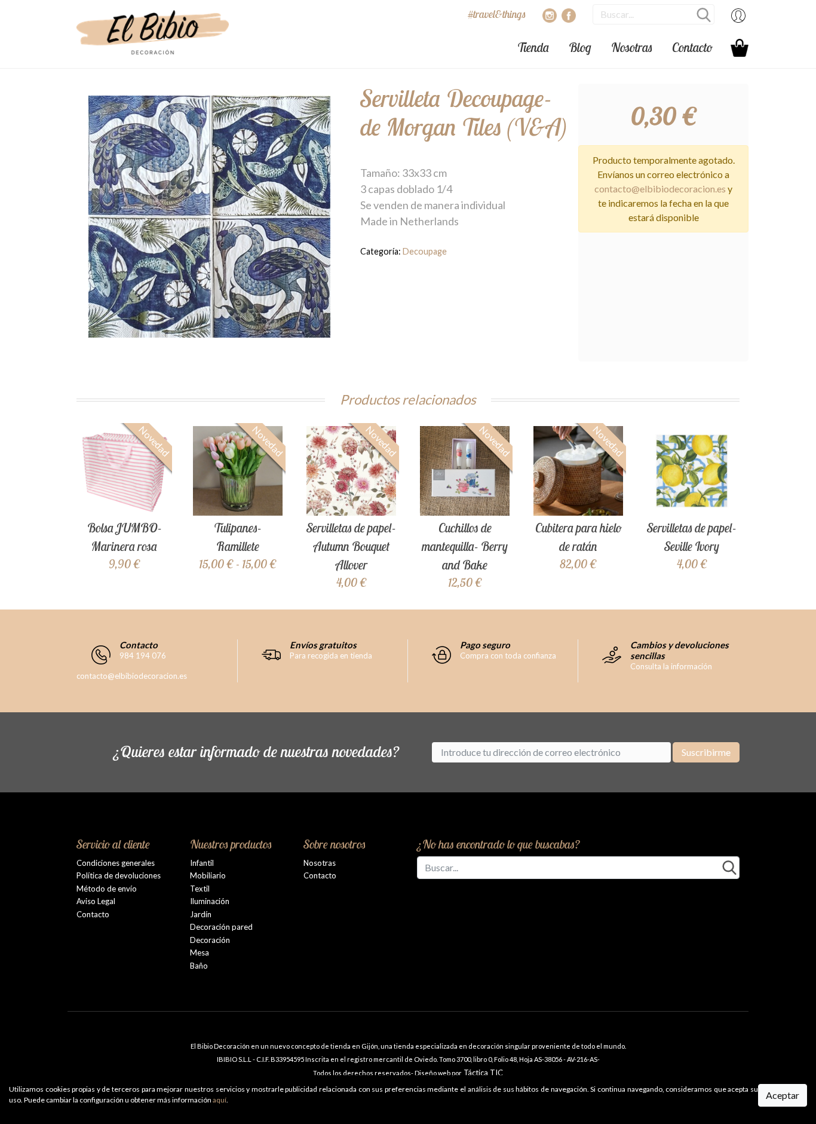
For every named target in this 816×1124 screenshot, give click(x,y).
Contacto (692, 47)
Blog (580, 47)
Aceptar (782, 1095)
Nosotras (631, 47)
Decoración (210, 940)
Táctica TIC (482, 1072)
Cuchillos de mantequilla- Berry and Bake (465, 546)
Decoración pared (221, 927)
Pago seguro (485, 644)
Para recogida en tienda (331, 655)
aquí (219, 1099)
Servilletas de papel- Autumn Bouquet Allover (351, 546)
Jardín (200, 914)
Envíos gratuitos (323, 644)
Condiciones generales (115, 863)
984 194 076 (142, 655)
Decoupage (425, 251)
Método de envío (106, 888)
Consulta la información (671, 666)
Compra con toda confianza (508, 655)
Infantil (202, 863)
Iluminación (209, 901)
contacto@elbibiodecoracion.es (660, 188)
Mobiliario (208, 875)
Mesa (199, 952)
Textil (200, 888)
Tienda (533, 47)
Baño (199, 965)
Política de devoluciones (118, 875)
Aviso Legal (95, 901)
